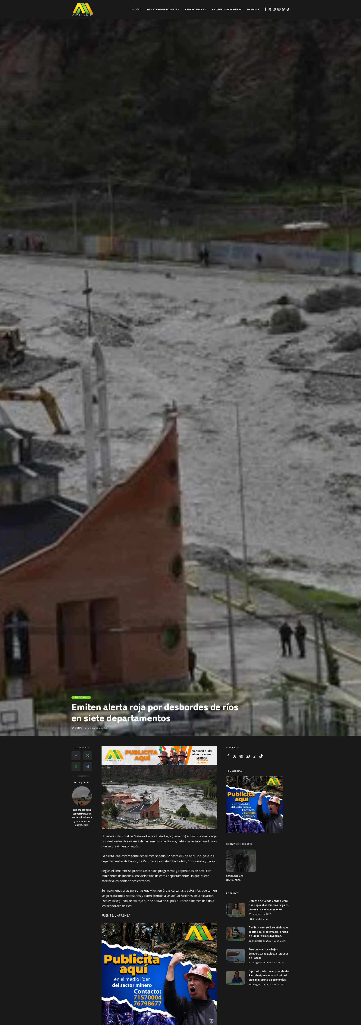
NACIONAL (81, 697)
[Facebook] (265, 9)
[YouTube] (279, 9)
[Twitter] (270, 9)
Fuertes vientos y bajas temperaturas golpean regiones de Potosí (269, 953)
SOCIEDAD (279, 962)
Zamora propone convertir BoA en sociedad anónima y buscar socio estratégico (82, 817)
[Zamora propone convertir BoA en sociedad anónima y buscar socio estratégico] (82, 796)
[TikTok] (288, 9)
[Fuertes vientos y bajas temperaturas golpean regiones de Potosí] (235, 956)
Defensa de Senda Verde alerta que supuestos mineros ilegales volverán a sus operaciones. (269, 905)
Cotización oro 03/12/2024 (234, 878)
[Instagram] (274, 9)
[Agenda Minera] (82, 9)
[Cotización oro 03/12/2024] (241, 861)
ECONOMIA (279, 940)
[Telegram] (87, 766)
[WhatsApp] (283, 9)
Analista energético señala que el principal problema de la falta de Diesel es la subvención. (268, 931)
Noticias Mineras (259, 919)
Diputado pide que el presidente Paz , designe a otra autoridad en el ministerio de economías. (269, 975)
